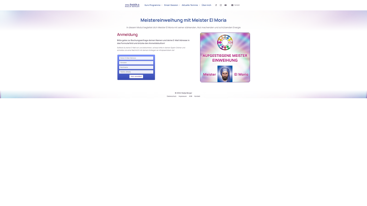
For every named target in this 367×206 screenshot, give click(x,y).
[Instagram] (221, 5)
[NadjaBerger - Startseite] (132, 5)
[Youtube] (226, 5)
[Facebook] (216, 5)
